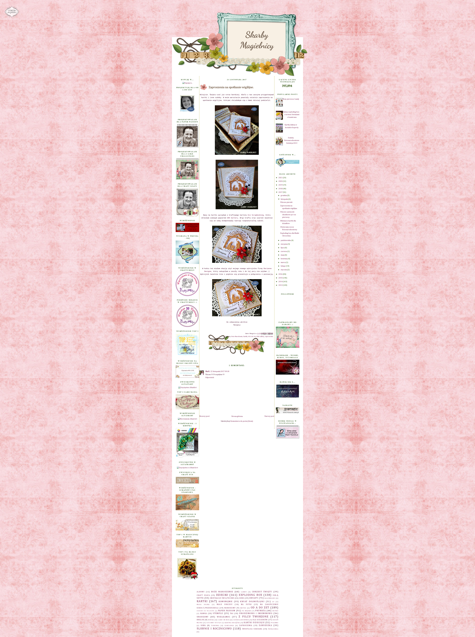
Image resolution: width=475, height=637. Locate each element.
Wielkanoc (223, 617)
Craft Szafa (203, 595)
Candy (244, 592)
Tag (231, 613)
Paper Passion (226, 611)
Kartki (245, 336)
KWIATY (253, 598)
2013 (281, 285)
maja (283, 255)
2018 (281, 189)
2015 (281, 278)
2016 (281, 274)
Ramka (203, 613)
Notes (243, 608)
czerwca (284, 251)
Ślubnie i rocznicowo (214, 628)
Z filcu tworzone (253, 616)
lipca (283, 248)
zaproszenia (269, 336)
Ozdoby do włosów (205, 611)
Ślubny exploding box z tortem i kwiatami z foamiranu (291, 114)
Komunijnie (226, 601)
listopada (284, 199)
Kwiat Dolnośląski (252, 601)
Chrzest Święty (262, 592)
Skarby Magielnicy (256, 39)
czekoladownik (241, 620)
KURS (241, 598)
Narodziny (230, 608)
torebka (215, 625)
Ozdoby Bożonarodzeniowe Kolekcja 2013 (291, 140)
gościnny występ (213, 623)
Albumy (201, 592)
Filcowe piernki (286, 202)
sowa (203, 625)
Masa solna (203, 604)
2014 (281, 281)
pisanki (274, 623)
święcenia (273, 629)
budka (211, 620)
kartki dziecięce (254, 623)
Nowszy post (204, 416)
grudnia (284, 195)
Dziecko (222, 595)
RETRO (275, 611)
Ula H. (207, 371)
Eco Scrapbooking (255, 215)
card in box (223, 620)
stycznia (284, 270)
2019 (281, 185)
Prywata (260, 611)
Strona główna (237, 416)
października (286, 240)
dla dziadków (260, 620)
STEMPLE (218, 613)
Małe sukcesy (225, 604)
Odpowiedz (209, 377)
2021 (281, 178)
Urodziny (202, 617)
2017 (281, 192)
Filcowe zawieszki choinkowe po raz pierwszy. (288, 214)
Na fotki (246, 604)
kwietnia (284, 259)
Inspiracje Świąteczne (222, 598)
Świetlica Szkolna (252, 629)
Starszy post (269, 416)
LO (273, 601)
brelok (200, 620)
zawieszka (265, 625)
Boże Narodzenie (237, 336)
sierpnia (284, 244)
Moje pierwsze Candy (291, 99)
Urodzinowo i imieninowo (255, 613)
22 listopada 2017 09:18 (220, 371)
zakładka (229, 625)
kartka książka (232, 623)
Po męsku (246, 611)
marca (283, 262)
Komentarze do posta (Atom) (241, 421)
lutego (283, 266)
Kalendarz (269, 598)
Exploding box (250, 595)
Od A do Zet (252, 336)
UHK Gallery (232, 218)
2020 (281, 181)
